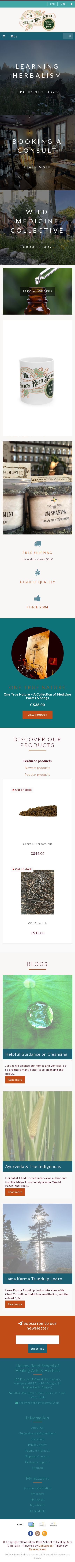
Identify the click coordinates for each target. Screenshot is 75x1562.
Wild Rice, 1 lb (37, 923)
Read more (15, 1079)
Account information (37, 1488)
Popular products (37, 774)
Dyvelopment (37, 1549)
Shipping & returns (37, 1456)
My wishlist (37, 1505)
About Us (37, 1427)
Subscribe (37, 1348)
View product (37, 714)
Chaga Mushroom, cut (37, 843)
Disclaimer (37, 1439)
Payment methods (37, 1450)
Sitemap (37, 1467)
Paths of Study (37, 92)
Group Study (37, 246)
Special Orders (37, 291)
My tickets (37, 1499)
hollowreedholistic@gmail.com (39, 1402)
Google (38, 1558)
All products (37, 1511)
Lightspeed (46, 1545)
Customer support (37, 1461)
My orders (38, 1493)
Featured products (37, 761)
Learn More (37, 167)
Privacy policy (37, 1444)
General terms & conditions (37, 1433)
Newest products (37, 768)
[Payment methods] (20, 1524)
